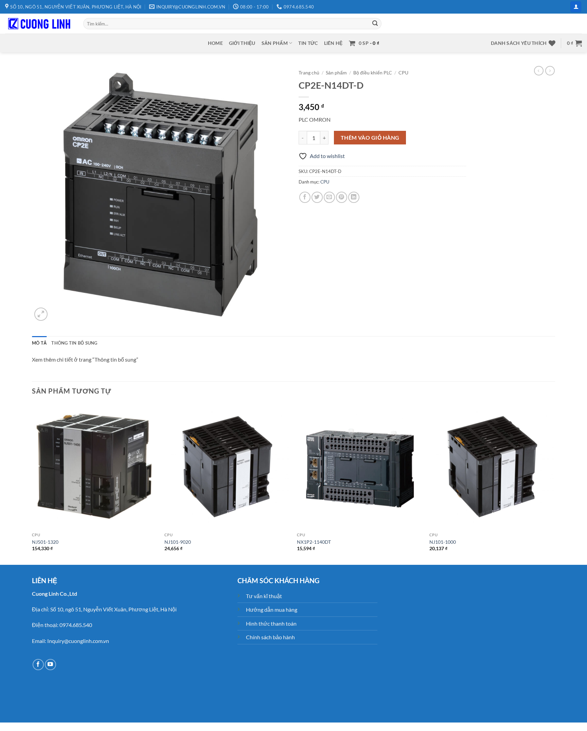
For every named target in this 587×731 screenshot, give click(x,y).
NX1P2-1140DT (314, 542)
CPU (403, 72)
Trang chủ (309, 72)
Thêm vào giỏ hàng (370, 138)
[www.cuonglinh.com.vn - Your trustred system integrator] (39, 23)
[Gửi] (375, 24)
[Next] (555, 483)
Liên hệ (333, 43)
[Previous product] (550, 70)
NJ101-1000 (442, 542)
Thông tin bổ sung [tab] (74, 343)
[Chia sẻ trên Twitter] (317, 197)
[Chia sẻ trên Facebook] (304, 197)
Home (215, 43)
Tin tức (308, 43)
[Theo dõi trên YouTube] (50, 664)
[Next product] (539, 70)
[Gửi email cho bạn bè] (329, 197)
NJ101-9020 (177, 542)
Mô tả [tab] (39, 343)
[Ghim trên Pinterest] (341, 197)
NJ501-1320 (45, 542)
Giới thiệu (242, 43)
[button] (575, 7)
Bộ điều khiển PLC (372, 72)
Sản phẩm (275, 43)
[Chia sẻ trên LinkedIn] (353, 197)
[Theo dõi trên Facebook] (38, 664)
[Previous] (32, 483)
